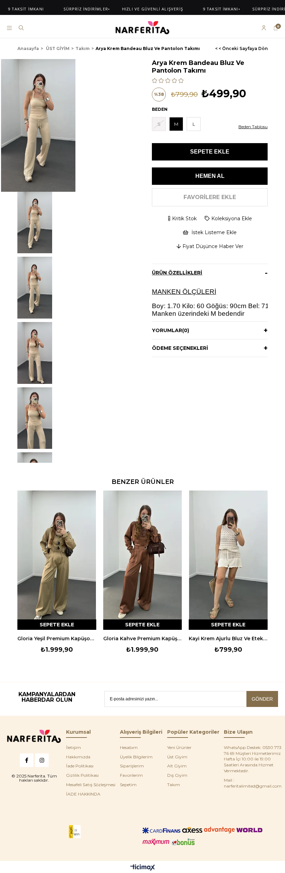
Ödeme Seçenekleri (180, 348)
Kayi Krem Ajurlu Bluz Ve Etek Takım (228, 638)
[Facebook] (26, 760)
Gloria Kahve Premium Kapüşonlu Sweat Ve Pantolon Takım (142, 638)
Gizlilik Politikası (82, 775)
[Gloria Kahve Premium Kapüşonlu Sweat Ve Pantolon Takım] (142, 560)
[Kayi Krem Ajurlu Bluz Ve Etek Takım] (228, 560)
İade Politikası (79, 765)
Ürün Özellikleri (177, 273)
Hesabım (129, 747)
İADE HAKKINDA (83, 794)
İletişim (73, 747)
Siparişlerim (132, 765)
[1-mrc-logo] (74, 832)
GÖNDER (262, 699)
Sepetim (128, 784)
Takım (173, 784)
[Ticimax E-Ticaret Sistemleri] (142, 868)
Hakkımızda (78, 756)
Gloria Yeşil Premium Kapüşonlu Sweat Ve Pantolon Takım (56, 638)
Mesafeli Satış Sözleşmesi (90, 784)
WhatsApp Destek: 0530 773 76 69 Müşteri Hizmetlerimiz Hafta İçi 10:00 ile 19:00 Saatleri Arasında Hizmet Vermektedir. (253, 759)
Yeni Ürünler (179, 747)
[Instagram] (42, 760)
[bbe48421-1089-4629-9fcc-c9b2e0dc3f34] (34, 736)
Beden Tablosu (253, 126)
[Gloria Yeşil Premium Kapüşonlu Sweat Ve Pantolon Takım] (56, 560)
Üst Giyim (177, 756)
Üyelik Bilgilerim (136, 756)
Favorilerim (131, 775)
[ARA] (21, 27)
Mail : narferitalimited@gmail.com (253, 783)
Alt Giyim (177, 765)
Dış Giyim (177, 775)
